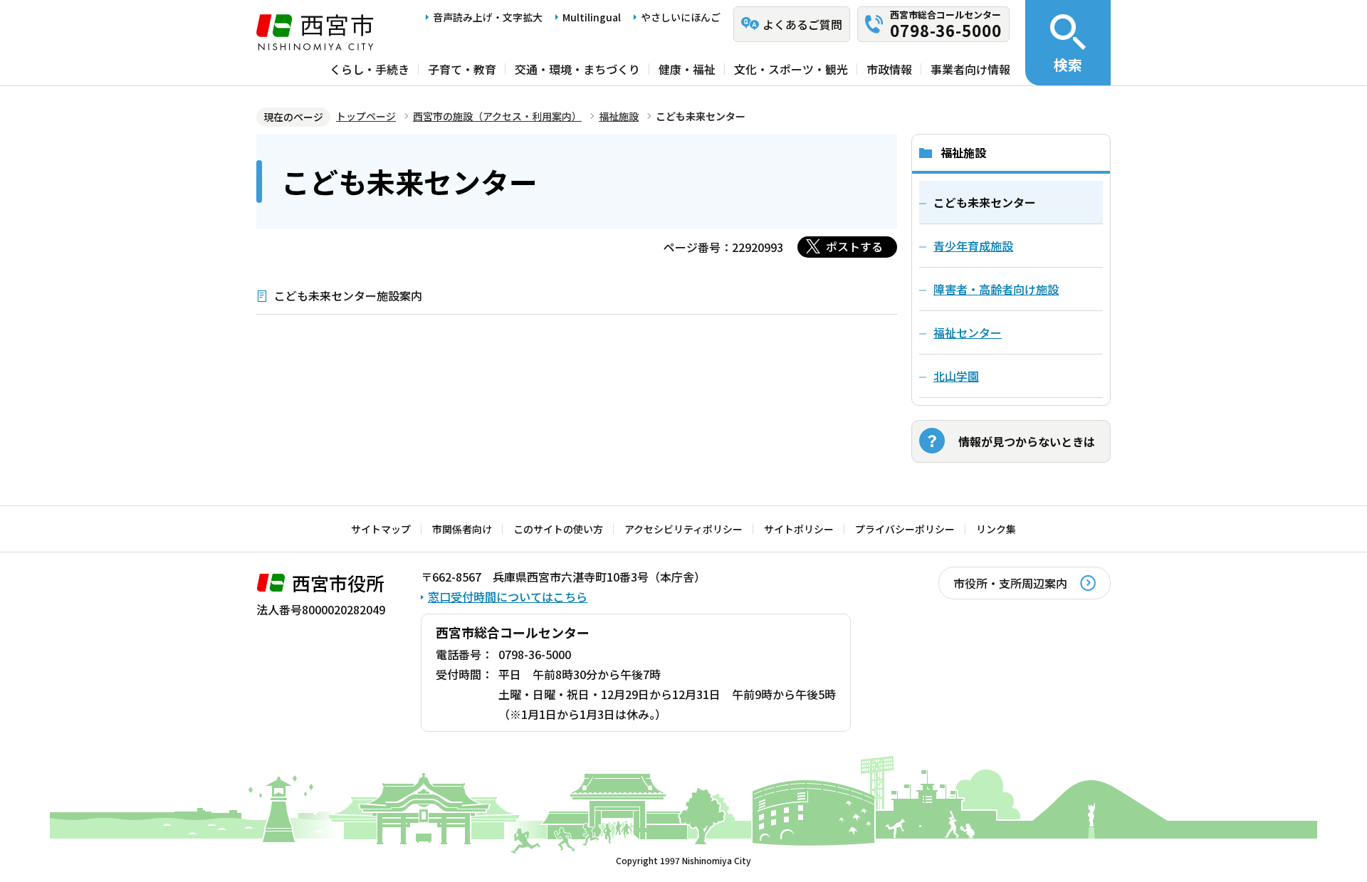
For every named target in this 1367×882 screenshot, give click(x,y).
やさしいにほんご (681, 17)
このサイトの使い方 (558, 529)
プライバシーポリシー (905, 529)
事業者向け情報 (970, 69)
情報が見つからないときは (1026, 441)
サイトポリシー (799, 529)
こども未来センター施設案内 (348, 295)
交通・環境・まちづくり (577, 69)
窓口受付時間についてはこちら (507, 596)
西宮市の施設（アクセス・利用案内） (497, 116)
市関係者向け (462, 529)
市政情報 (889, 69)
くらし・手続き (369, 69)
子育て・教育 (462, 69)
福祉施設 (619, 116)
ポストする (854, 246)
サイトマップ (381, 529)
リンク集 (996, 529)
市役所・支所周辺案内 (1010, 583)
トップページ (366, 116)
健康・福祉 (687, 69)
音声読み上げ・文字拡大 (488, 17)
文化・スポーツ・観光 (791, 69)
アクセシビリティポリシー (683, 529)
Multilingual (591, 17)
